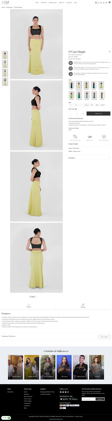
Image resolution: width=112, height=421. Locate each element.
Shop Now (43, 2)
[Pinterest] (63, 392)
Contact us (27, 405)
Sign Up (100, 399)
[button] (106, 2)
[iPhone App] (64, 399)
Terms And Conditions (67, 416)
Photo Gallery (28, 401)
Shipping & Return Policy (47, 392)
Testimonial (27, 403)
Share (33, 296)
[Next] (103, 367)
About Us (61, 2)
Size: (70, 102)
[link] (101, 3)
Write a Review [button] (104, 336)
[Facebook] (61, 392)
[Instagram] (68, 392)
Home (37, 2)
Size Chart (71, 109)
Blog (75, 2)
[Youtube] (66, 392)
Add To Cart (98, 113)
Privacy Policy (79, 416)
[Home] (6, 2)
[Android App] (73, 399)
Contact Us (69, 2)
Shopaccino (59, 419)
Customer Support (45, 394)
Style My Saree (53, 2)
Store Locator (27, 399)
